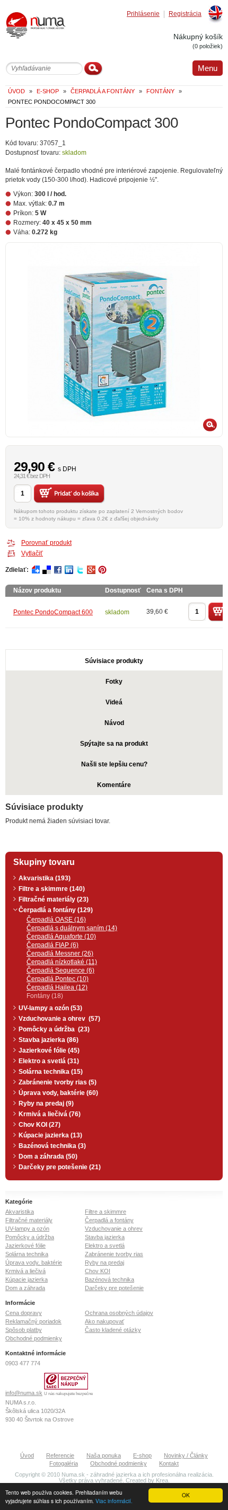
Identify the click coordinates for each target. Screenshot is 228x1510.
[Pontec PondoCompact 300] (114, 340)
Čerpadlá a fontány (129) (56, 910)
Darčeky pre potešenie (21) (60, 1167)
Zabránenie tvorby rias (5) (58, 1082)
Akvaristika (19, 1211)
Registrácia (185, 14)
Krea (162, 1480)
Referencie (60, 1455)
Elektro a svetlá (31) (49, 1061)
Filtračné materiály (28, 1220)
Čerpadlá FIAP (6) (52, 945)
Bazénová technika (109, 1279)
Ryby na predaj (104, 1262)
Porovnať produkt (46, 542)
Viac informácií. (114, 1501)
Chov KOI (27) (39, 1124)
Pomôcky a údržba (29, 1237)
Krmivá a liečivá (25, 1271)
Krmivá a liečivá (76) (50, 1114)
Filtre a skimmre (105, 1211)
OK (186, 1495)
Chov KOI (97, 1271)
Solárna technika (26, 1254)
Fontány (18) (45, 996)
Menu (207, 68)
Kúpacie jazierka (26, 1279)
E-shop (142, 1455)
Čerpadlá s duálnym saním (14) (72, 928)
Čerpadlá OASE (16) (56, 919)
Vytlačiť (32, 553)
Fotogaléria (63, 1463)
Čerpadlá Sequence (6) (60, 970)
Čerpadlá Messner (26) (60, 953)
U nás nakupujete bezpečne (68, 1393)
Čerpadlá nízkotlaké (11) (62, 962)
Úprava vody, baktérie (33, 1262)
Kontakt (169, 1463)
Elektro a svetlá (105, 1245)
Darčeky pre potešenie (114, 1288)
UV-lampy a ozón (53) (50, 1008)
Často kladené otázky (113, 1330)
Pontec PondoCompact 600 (53, 612)
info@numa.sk (23, 1393)
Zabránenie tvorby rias (114, 1254)
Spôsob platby (23, 1330)
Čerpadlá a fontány (109, 1220)
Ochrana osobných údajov (119, 1313)
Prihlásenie (143, 14)
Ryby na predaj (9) (46, 1103)
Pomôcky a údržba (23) (54, 1029)
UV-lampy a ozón (27, 1228)
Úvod (27, 1455)
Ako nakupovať (104, 1321)
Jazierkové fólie (25, 1245)
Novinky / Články (186, 1455)
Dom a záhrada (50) (48, 1156)
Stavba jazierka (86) (48, 1040)
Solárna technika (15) (51, 1071)
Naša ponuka (103, 1455)
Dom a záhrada (25, 1288)
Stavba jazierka (105, 1237)
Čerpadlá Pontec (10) (58, 979)
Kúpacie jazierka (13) (50, 1135)
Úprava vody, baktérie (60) (58, 1093)
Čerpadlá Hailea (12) (57, 987)
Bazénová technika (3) (52, 1146)
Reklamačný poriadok (33, 1321)
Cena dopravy (23, 1313)
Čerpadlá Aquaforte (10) (61, 936)
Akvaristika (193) (45, 878)
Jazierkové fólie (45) (49, 1050)
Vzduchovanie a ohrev (114, 1228)
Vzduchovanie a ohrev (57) (59, 1018)
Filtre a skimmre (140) (52, 889)
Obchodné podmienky (33, 1338)
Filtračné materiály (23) (54, 899)
